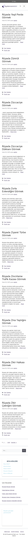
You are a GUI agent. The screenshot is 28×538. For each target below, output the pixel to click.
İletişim (22, 531)
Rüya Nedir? (6, 464)
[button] (20, 6)
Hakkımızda (7, 531)
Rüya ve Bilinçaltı (7, 473)
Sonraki (14, 442)
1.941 (8, 442)
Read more (14, 132)
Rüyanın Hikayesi (7, 471)
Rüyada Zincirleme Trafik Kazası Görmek (14, 278)
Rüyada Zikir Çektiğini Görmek (11, 404)
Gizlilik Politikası (15, 531)
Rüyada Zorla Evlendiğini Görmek (12, 190)
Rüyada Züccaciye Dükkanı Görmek (12, 148)
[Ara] (24, 450)
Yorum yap (7, 50)
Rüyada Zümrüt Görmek (10, 60)
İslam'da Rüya (7, 466)
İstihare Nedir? (7, 468)
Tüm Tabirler (7, 48)
